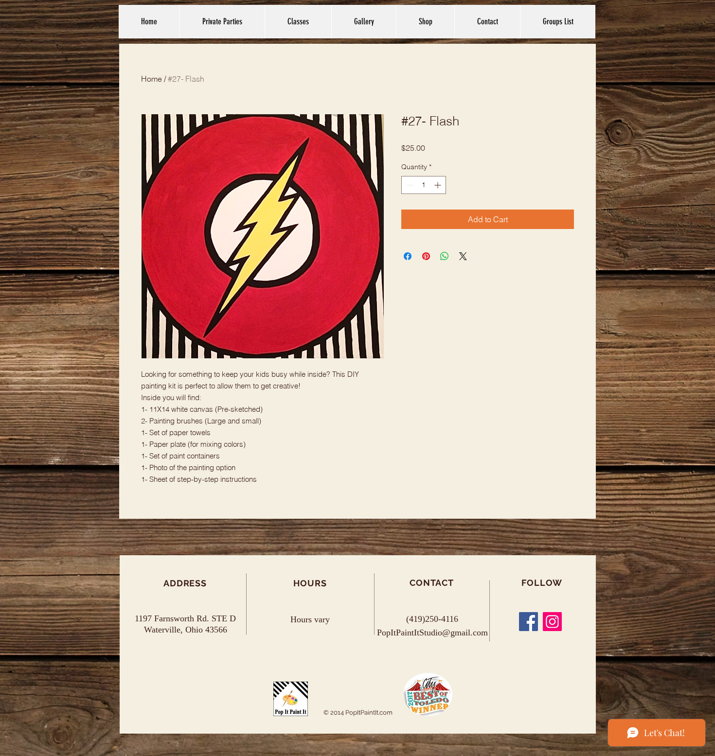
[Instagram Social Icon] (552, 621)
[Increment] (438, 184)
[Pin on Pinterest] (426, 256)
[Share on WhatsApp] (444, 256)
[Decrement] (409, 184)
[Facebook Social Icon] (528, 621)
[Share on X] (463, 256)
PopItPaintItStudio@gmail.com (432, 632)
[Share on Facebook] (407, 256)
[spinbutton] (423, 184)
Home (151, 79)
